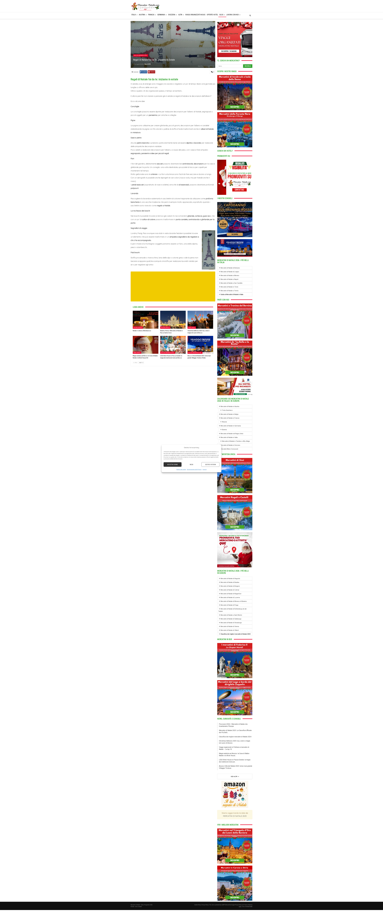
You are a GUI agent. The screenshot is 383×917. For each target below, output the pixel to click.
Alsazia (224, 422)
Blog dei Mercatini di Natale (141, 55)
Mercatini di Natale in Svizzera (230, 445)
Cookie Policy (197, 905)
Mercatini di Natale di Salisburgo (231, 619)
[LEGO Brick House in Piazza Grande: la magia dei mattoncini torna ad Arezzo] (173, 345)
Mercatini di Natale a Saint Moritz (231, 615)
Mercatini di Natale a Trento (229, 291)
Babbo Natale (191, 327)
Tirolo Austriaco (227, 410)
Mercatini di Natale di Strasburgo (231, 623)
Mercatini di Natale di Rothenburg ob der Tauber (232, 610)
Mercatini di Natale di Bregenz (230, 586)
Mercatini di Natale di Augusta (230, 578)
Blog (221, 15)
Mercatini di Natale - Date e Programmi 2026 (141, 905)
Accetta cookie (172, 464)
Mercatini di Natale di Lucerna (230, 597)
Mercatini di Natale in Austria (230, 406)
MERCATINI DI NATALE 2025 (235, 816)
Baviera (224, 430)
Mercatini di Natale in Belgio (229, 414)
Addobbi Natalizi (137, 327)
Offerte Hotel (212, 15)
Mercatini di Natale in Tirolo (229, 287)
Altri (180, 15)
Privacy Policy (205, 905)
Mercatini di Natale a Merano (230, 275)
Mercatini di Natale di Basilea (230, 582)
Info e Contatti (138, 906)
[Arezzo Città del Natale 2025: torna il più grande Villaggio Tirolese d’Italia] (200, 345)
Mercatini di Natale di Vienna (230, 626)
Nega (191, 464)
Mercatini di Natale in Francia (230, 418)
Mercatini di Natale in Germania (231, 426)
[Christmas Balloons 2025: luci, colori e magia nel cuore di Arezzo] (200, 320)
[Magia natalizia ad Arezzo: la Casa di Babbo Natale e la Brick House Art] (145, 345)
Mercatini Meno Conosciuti (229, 449)
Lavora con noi (232, 15)
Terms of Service (248, 905)
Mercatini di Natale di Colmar (230, 590)
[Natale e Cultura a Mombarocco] (145, 320)
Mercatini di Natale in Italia (229, 437)
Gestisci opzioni (210, 464)
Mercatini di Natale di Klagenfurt (231, 594)
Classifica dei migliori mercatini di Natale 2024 (235, 737)
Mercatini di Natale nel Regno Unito (232, 433)
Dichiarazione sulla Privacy (194, 469)
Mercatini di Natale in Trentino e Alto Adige (236, 441)
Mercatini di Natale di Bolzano (230, 268)
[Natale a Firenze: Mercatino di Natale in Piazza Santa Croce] (173, 320)
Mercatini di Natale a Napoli (229, 279)
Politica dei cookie (181, 469)
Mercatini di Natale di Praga (229, 605)
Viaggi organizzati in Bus (195, 15)
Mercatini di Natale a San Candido (231, 283)
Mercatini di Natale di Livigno (230, 272)
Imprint (205, 469)
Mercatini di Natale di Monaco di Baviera (234, 601)
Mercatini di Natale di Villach (230, 630)
